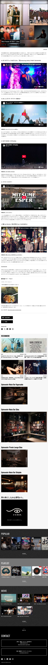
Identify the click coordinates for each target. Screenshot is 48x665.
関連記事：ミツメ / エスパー (7, 212)
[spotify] (2, 329)
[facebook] (7, 329)
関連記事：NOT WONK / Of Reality (8, 171)
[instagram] (13, 329)
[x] (5, 329)
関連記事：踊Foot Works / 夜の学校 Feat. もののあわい (12, 254)
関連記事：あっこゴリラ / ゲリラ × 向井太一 (10, 129)
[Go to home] (5, 1)
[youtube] (10, 329)
